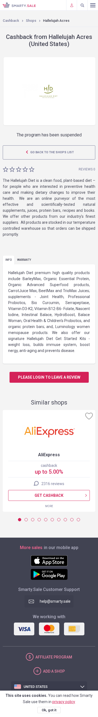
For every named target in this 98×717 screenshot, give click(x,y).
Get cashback (49, 495)
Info (8, 259)
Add (54, 671)
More (49, 506)
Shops (31, 21)
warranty (24, 259)
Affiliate (53, 657)
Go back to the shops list (51, 152)
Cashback (11, 21)
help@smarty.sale (55, 601)
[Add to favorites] (89, 415)
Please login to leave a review (49, 377)
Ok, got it (49, 710)
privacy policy (63, 702)
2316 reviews (52, 484)
